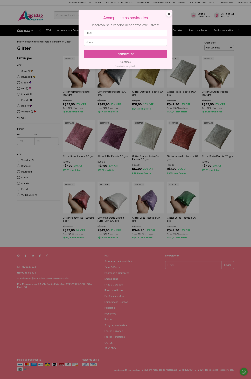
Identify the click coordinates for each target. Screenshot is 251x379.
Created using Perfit (125, 66)
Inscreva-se (126, 54)
